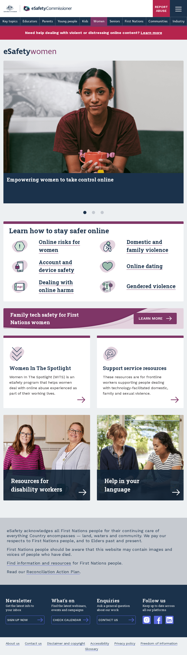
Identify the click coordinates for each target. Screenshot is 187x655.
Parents (47, 21)
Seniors (115, 21)
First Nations (134, 21)
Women (99, 21)
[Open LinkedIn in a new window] (169, 618)
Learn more (151, 33)
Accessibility (99, 643)
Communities (158, 21)
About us (13, 643)
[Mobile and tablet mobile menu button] (178, 8)
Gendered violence (151, 286)
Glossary (91, 649)
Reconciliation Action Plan (53, 571)
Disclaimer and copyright (66, 643)
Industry (178, 21)
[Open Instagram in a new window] (147, 618)
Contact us (33, 643)
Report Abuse (161, 9)
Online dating (145, 266)
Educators (30, 21)
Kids (85, 21)
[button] (84, 212)
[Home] (37, 8)
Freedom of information (158, 643)
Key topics (10, 21)
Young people (67, 21)
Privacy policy (124, 643)
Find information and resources (39, 563)
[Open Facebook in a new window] (158, 618)
